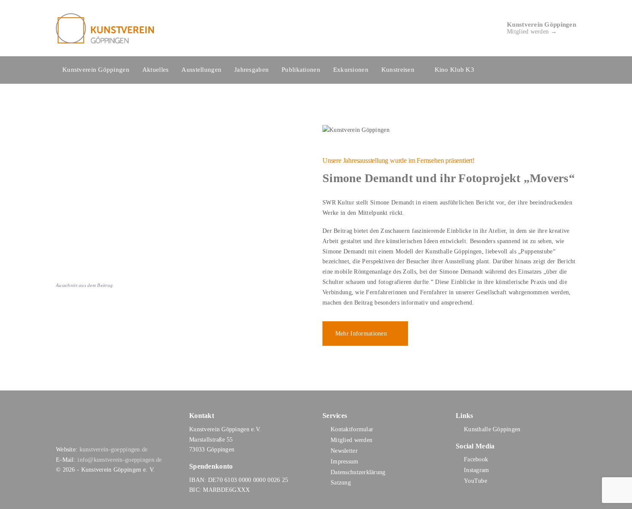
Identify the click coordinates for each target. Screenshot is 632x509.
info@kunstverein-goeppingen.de (119, 460)
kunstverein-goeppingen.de (114, 449)
